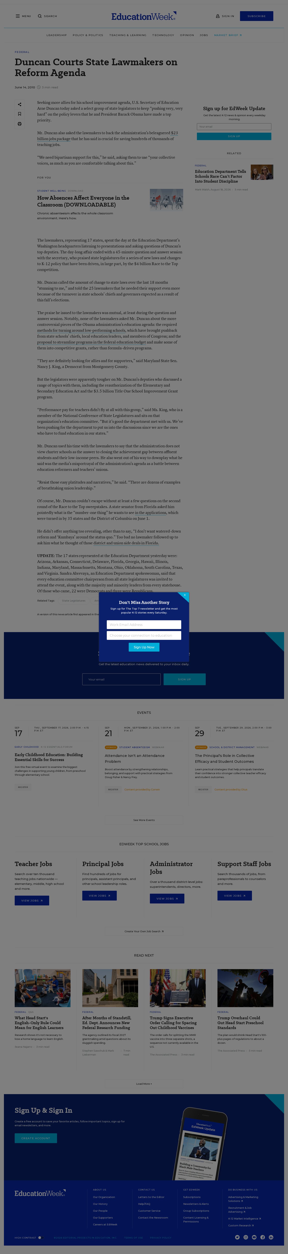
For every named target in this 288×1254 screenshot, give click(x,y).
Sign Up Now (144, 647)
